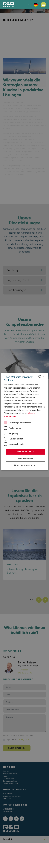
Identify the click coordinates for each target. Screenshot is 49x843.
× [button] (43, 376)
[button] (24, 465)
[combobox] (39, 376)
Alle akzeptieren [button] (25, 451)
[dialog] (24, 421)
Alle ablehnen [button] (25, 459)
